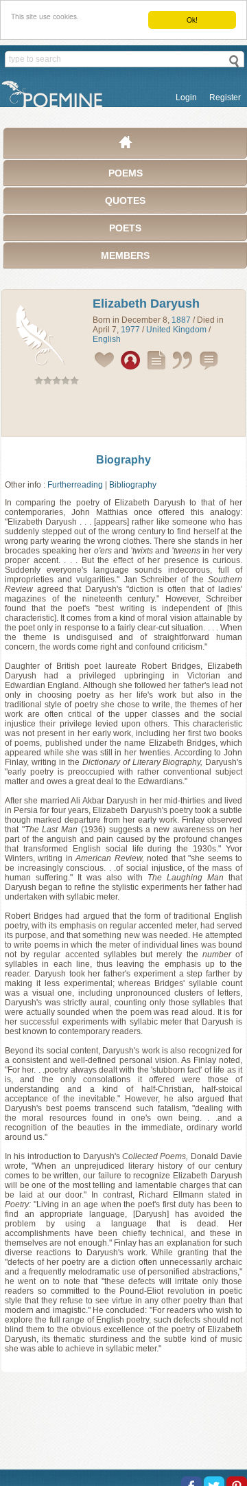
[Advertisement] (123, 413)
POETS (125, 227)
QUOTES (125, 200)
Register (225, 97)
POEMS (125, 173)
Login (186, 97)
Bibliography (132, 485)
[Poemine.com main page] (125, 145)
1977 (130, 329)
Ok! (192, 19)
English (107, 339)
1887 (181, 320)
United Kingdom (176, 329)
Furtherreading (75, 485)
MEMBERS (125, 255)
